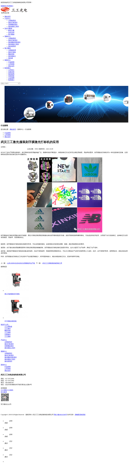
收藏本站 (4, 6)
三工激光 (8, 328)
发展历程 (11, 72)
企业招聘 (11, 78)
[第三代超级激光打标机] (17, 290)
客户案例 (11, 34)
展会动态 (11, 66)
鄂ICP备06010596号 (60, 414)
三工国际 (8, 336)
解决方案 (11, 30)
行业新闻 (11, 62)
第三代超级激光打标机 (12, 294)
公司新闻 (11, 64)
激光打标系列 (12, 22)
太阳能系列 (12, 20)
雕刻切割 (11, 54)
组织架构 (11, 74)
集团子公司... (5, 324)
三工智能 (4, 390)
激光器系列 (12, 46)
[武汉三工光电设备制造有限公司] (14, 13)
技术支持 (11, 32)
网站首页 (8, 16)
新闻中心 (8, 60)
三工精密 (8, 332)
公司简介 (11, 70)
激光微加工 (12, 56)
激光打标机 (12, 52)
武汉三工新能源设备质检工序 (52, 263)
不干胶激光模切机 (11, 321)
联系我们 (10, 6)
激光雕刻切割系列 (14, 42)
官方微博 (4, 392)
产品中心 (8, 18)
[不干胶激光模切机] (17, 318)
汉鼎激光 (8, 334)
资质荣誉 (11, 76)
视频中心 (8, 36)
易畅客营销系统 (80, 414)
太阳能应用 (12, 50)
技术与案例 (8, 28)
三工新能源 (8, 326)
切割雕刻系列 (12, 24)
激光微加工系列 (13, 26)
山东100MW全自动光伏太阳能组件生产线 (21, 263)
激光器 (10, 58)
